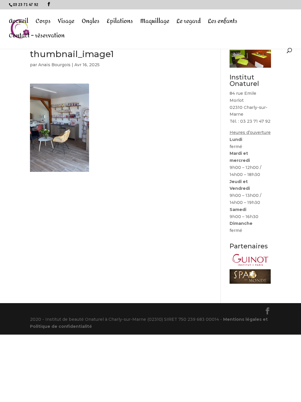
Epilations (120, 22)
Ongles (90, 22)
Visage (66, 22)
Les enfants (222, 22)
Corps (43, 22)
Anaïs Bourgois (54, 64)
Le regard (189, 22)
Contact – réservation (37, 37)
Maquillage (154, 22)
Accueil (18, 22)
